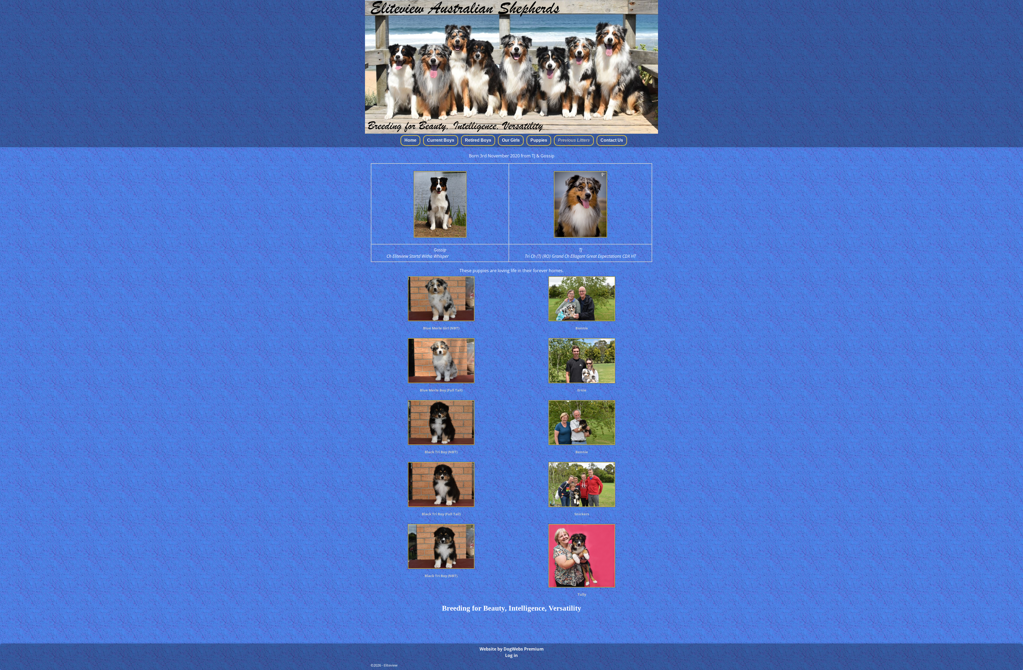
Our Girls (511, 140)
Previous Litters (574, 140)
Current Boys (440, 140)
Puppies (538, 140)
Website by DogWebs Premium (512, 649)
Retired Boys (478, 140)
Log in (511, 655)
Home (410, 140)
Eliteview (390, 665)
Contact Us (611, 140)
